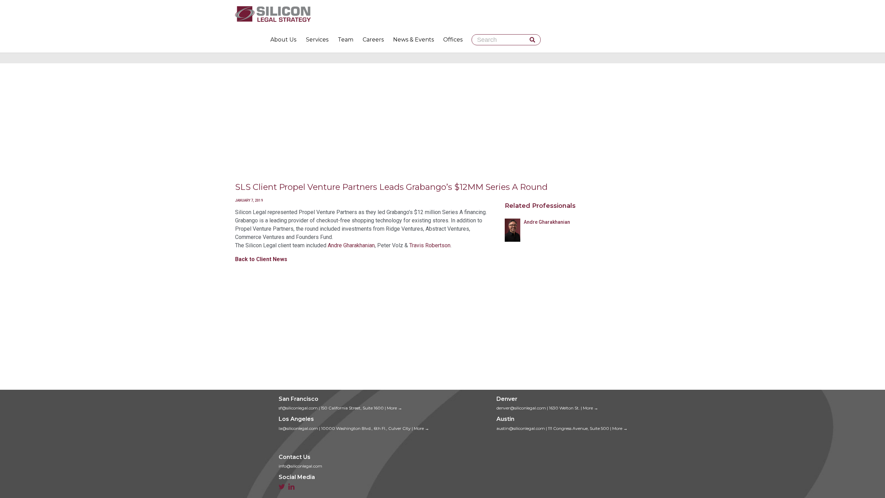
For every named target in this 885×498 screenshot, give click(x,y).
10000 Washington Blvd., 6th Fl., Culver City (366, 428)
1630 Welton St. (564, 408)
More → (394, 408)
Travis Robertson (429, 245)
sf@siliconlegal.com (298, 408)
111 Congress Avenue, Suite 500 (578, 428)
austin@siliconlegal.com (520, 428)
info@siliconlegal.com (300, 466)
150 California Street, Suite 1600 (352, 408)
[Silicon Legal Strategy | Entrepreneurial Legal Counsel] (442, 14)
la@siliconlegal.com (298, 428)
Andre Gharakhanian (351, 245)
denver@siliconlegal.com (521, 408)
